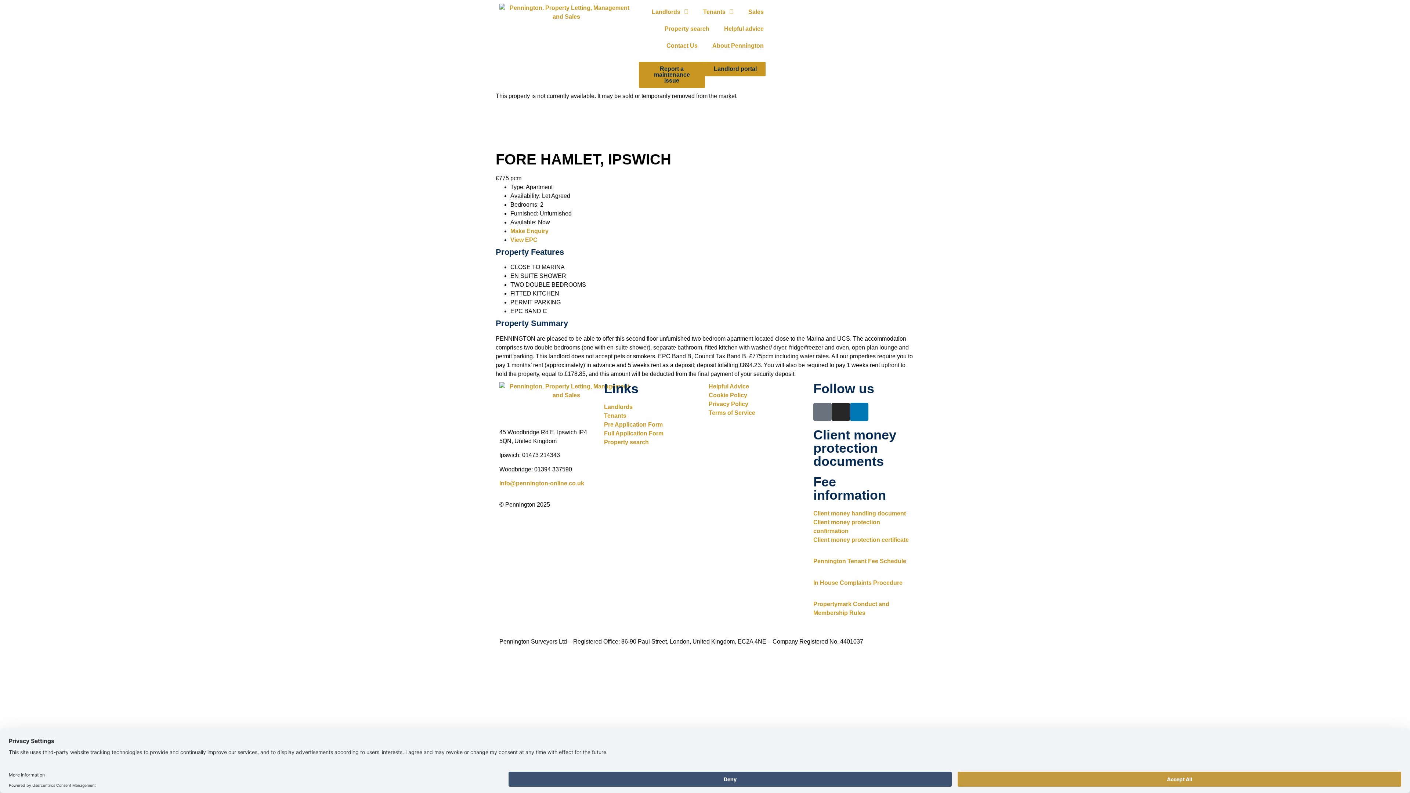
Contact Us (682, 46)
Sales (756, 12)
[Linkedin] (859, 412)
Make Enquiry (529, 231)
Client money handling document (859, 513)
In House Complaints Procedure (858, 583)
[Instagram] (841, 412)
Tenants (714, 12)
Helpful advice (744, 29)
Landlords (666, 12)
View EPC (524, 240)
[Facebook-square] (822, 412)
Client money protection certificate (861, 540)
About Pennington (738, 46)
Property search (687, 29)
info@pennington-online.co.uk (541, 483)
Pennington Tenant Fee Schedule (859, 561)
